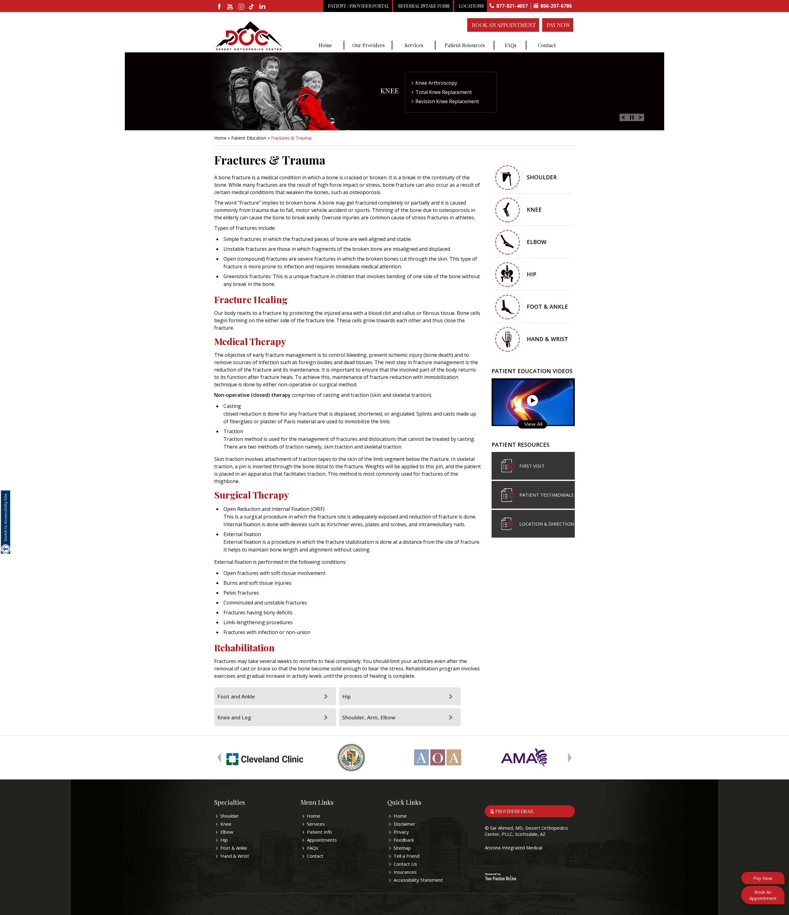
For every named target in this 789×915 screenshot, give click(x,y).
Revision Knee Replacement (447, 101)
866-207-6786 (556, 5)
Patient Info (319, 832)
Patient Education (248, 138)
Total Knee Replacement (443, 92)
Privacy (401, 832)
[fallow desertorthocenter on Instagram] (241, 7)
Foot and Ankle (236, 696)
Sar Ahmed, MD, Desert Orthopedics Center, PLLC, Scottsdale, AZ (526, 831)
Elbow (536, 242)
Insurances (405, 872)
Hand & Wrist (547, 339)
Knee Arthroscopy (436, 82)
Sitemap (402, 848)
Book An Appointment (504, 25)
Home (325, 45)
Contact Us (405, 864)
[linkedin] (262, 7)
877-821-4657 (512, 5)
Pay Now (558, 25)
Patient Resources (465, 45)
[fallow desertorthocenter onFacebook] (219, 7)
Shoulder (542, 177)
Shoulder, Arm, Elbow (368, 717)
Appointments (322, 840)
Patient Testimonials (546, 495)
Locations (471, 6)
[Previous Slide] (623, 117)
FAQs (510, 45)
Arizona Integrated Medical (513, 847)
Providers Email (514, 811)
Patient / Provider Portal (358, 6)
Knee (389, 90)
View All (533, 424)
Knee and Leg (234, 717)
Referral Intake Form (424, 6)
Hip (346, 696)
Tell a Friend (406, 856)
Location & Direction (546, 524)
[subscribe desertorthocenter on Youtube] (230, 7)
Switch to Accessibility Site (5, 517)
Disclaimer (404, 824)
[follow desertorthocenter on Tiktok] (252, 7)
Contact (547, 45)
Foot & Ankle (547, 306)
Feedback (404, 840)
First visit (532, 466)
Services (414, 45)
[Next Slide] (640, 117)
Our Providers (368, 45)
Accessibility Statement (418, 880)
